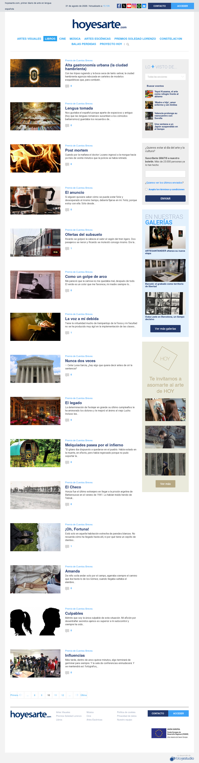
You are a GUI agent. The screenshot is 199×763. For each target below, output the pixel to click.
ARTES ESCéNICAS (97, 39)
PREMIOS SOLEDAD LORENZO (135, 39)
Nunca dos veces (80, 360)
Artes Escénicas (94, 719)
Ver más (165, 483)
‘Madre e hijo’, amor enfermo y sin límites (166, 103)
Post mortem (76, 150)
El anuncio (74, 192)
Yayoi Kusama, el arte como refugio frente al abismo (166, 94)
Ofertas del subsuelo (83, 234)
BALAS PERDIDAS (84, 44)
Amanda (72, 571)
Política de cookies (126, 712)
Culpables (74, 613)
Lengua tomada (79, 108)
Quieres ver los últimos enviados (164, 182)
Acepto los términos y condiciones (167, 189)
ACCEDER (182, 5)
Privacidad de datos (127, 715)
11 (55, 695)
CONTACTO (159, 5)
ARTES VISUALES (29, 39)
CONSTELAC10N (171, 39)
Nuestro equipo (124, 719)
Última (84, 695)
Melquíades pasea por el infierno (94, 444)
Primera (13, 695)
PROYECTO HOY (111, 44)
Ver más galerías (165, 328)
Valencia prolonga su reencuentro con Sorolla (166, 115)
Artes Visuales (63, 712)
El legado (73, 402)
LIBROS (50, 39)
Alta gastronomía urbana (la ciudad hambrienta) (96, 66)
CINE (62, 39)
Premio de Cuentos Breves (79, 60)
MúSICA (75, 39)
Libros (59, 719)
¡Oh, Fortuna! (77, 529)
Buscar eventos (155, 86)
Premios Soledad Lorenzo (69, 715)
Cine (89, 715)
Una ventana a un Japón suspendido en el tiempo (166, 126)
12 (62, 695)
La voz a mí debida (82, 318)
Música (90, 712)
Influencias (75, 655)
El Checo (73, 486)
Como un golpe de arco (86, 276)
